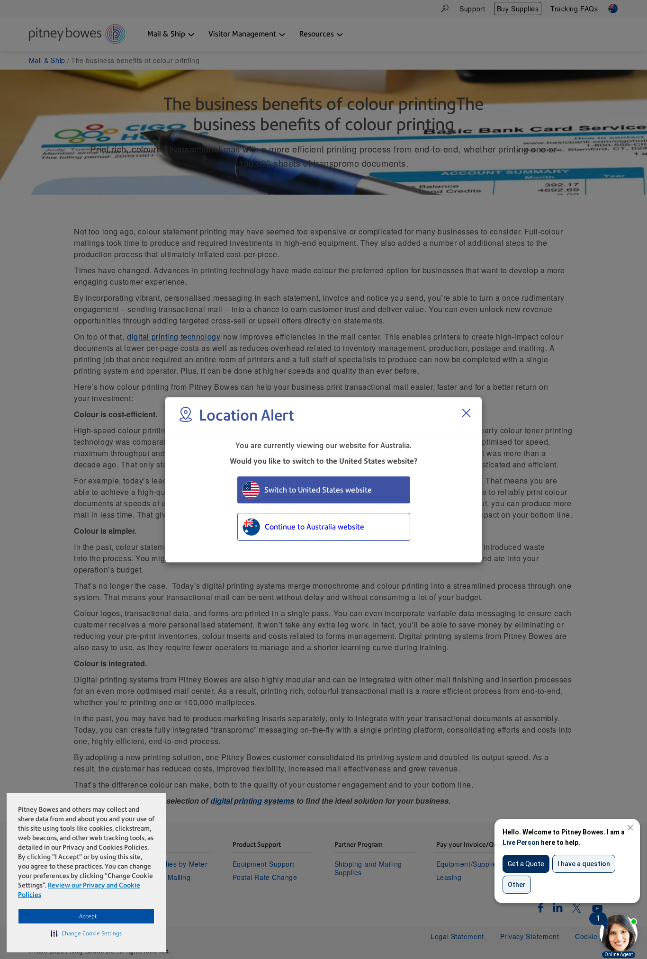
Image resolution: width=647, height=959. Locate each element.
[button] (86, 933)
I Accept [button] (86, 916)
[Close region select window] (466, 412)
